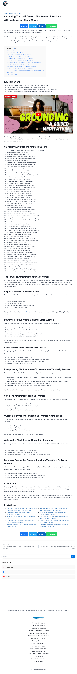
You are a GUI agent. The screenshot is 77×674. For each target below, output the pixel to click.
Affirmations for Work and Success (38, 636)
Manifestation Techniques (38, 628)
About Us (21, 610)
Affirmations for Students (38, 638)
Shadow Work (38, 661)
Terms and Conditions (62, 610)
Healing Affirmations (38, 641)
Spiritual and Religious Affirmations (38, 653)
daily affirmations (27, 312)
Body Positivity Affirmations (38, 648)
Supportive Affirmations (38, 643)
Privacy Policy (12, 610)
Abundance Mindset (38, 625)
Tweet (34, 26)
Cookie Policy (42, 610)
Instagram (9, 567)
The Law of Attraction (38, 623)
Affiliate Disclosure (31, 610)
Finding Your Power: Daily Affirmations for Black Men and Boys (58, 546)
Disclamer (51, 610)
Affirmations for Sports (38, 646)
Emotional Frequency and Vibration (38, 630)
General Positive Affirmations (12, 13)
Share (25, 26)
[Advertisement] (38, 590)
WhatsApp (52, 26)
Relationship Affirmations (38, 659)
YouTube (8, 577)
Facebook (9, 572)
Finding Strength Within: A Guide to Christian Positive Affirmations (18, 546)
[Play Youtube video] (38, 114)
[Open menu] (73, 3)
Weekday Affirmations (38, 656)
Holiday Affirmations (38, 651)
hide (14, 48)
